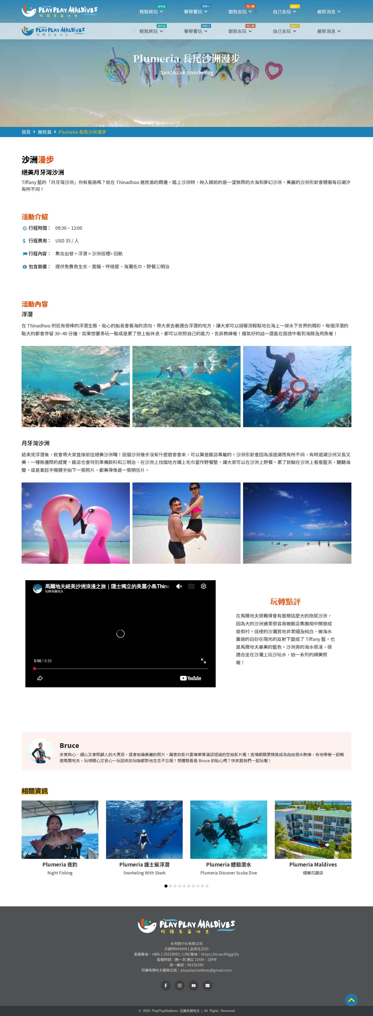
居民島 (45, 131)
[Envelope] (207, 985)
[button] (151, 11)
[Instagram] (180, 985)
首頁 (26, 131)
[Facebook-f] (166, 985)
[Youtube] (194, 985)
